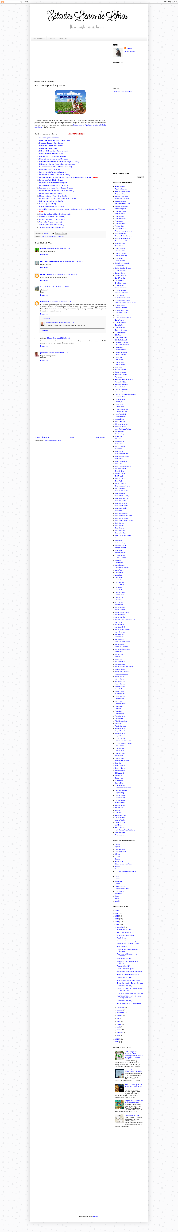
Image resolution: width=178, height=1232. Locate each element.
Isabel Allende (119, 431)
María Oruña (119, 652)
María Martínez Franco (122, 649)
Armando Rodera (120, 243)
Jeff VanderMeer (120, 468)
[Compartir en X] (61, 233)
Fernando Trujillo (120, 387)
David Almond (119, 320)
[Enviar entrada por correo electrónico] (52, 233)
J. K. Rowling (119, 434)
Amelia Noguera (120, 209)
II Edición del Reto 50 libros (126, 935)
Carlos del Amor (120, 271)
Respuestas (46, 318)
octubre (119, 1010)
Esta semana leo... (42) (132, 1115)
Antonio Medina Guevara (123, 236)
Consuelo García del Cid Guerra (125, 303)
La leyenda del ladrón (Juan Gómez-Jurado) (54, 175)
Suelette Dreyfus (120, 795)
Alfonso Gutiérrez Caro (122, 204)
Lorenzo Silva (119, 595)
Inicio (72, 437)
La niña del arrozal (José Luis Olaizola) (130, 993)
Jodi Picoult (119, 476)
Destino (117, 856)
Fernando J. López (121, 382)
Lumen (117, 879)
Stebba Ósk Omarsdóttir (123, 788)
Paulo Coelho (119, 714)
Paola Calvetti (119, 699)
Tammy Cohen (120, 803)
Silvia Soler (119, 775)
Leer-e (117, 876)
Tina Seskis (119, 808)
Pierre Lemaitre (120, 716)
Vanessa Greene (120, 815)
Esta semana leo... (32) (124, 986)
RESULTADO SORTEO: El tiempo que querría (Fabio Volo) (133, 1086)
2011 (117, 1042)
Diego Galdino (120, 327)
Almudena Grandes (121, 206)
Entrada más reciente (42, 437)
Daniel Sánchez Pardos (123, 317)
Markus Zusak (119, 634)
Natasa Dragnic (120, 686)
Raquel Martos (120, 733)
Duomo (117, 859)
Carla (42, 287)
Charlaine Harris (120, 283)
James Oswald (120, 446)
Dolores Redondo (121, 330)
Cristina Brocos (120, 305)
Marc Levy (118, 622)
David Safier (119, 325)
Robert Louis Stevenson (123, 741)
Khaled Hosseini (120, 553)
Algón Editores (120, 849)
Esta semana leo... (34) (124, 959)
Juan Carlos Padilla (121, 513)
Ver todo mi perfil (129, 51)
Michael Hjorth (120, 669)
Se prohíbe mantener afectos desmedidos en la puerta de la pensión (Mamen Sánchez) (72, 209)
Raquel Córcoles (120, 731)
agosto (119, 1016)
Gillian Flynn (119, 404)
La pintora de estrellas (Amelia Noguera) (53, 183)
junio (119, 1021)
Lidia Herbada (119, 582)
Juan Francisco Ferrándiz (123, 515)
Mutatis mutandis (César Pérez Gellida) (53, 196)
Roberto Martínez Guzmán (123, 743)
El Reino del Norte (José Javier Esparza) (53, 151)
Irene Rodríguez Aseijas (123, 429)
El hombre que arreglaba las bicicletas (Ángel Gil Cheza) (59, 162)
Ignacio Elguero (120, 419)
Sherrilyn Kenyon (120, 768)
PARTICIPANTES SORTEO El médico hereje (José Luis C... (129, 997)
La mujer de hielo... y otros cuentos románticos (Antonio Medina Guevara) (65, 177)
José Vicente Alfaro (121, 506)
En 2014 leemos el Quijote (125, 969)
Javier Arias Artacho (121, 454)
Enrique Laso (119, 362)
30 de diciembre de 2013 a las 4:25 (58, 338)
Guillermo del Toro (121, 412)
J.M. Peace (118, 439)
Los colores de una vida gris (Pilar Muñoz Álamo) (56, 191)
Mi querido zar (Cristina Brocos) (50, 193)
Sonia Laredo (119, 780)
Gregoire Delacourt (121, 409)
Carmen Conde (120, 273)
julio (118, 1018)
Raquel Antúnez (120, 728)
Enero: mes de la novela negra (127, 941)
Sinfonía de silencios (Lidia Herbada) (52, 217)
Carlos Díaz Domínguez (123, 268)
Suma (117, 896)
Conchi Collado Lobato (122, 300)
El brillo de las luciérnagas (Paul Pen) (52, 156)
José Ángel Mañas (121, 508)
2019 (117, 910)
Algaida (117, 847)
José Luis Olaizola (121, 503)
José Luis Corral (120, 501)
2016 (117, 916)
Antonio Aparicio (120, 228)
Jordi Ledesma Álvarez (122, 486)
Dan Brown (118, 315)
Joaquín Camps (120, 473)
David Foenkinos (120, 322)
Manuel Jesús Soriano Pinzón (125, 619)
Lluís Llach (118, 590)
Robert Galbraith (120, 738)
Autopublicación (120, 851)
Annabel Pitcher (120, 223)
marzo (119, 1030)
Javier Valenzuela (121, 461)
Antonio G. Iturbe (120, 233)
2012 (117, 1039)
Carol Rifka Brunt (120, 278)
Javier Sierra (119, 459)
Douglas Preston (120, 332)
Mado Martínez (120, 607)
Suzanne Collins (120, 800)
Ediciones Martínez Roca (123, 864)
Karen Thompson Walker (123, 535)
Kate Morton (119, 540)
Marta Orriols (119, 637)
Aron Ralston (119, 246)
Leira (48, 322)
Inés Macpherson (120, 426)
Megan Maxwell (120, 664)
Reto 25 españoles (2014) (49, 236)
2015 (117, 919)
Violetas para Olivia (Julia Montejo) (51, 225)
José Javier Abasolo (121, 498)
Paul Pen (118, 709)
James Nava (119, 444)
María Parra (119, 654)
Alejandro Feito (120, 194)
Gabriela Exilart (120, 399)
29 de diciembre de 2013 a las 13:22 (57, 287)
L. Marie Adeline (120, 558)
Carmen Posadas (121, 275)
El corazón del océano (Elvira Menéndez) (53, 159)
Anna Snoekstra (120, 218)
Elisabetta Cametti (121, 340)
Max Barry (118, 659)
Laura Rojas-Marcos (121, 568)
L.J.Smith (118, 560)
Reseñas (51, 38)
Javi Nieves (119, 451)
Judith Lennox (119, 523)
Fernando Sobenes (121, 384)
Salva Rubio (119, 756)
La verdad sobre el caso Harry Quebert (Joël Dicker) (134, 1071)
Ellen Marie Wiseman (122, 345)
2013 (117, 924)
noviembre (120, 1007)
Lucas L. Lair (119, 597)
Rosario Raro (119, 751)
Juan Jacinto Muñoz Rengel (124, 520)
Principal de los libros (122, 889)
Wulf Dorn (118, 825)
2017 (117, 913)
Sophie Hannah (120, 785)
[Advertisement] (70, 62)
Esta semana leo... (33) (124, 977)
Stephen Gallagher (121, 790)
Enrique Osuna (120, 365)
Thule (117, 899)
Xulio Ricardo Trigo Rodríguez (125, 830)
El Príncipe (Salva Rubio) (48, 148)
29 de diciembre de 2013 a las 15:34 (59, 302)
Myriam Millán (119, 676)
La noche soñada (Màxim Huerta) (51, 180)
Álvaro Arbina (119, 835)
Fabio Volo (118, 377)
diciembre (120, 927)
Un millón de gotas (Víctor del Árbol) (52, 219)
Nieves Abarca (120, 694)
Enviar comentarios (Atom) (52, 441)
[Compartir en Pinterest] (66, 233)
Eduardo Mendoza (121, 337)
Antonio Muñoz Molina (122, 238)
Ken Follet (118, 550)
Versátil (117, 901)
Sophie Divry (119, 783)
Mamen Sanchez (120, 615)
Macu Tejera (119, 605)
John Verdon (119, 481)
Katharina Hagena (121, 543)
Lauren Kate (119, 572)
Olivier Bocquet (120, 696)
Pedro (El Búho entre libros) (49, 261)
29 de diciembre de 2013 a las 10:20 (65, 274)
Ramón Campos (120, 726)
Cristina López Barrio (122, 310)
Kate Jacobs (119, 538)
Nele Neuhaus (120, 689)
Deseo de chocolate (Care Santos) (51, 143)
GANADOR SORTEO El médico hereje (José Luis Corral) (129, 989)
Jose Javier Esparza (121, 491)
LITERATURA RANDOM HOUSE (125, 871)
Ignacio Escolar (120, 421)
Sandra (129, 48)
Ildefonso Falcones (121, 424)
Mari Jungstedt (120, 627)
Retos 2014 (61, 236)
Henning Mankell (120, 417)
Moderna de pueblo (121, 674)
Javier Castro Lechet (122, 456)
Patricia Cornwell (120, 704)
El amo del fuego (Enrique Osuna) (51, 154)
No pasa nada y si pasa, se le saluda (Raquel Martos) (58, 198)
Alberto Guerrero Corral (123, 191)
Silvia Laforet (119, 773)
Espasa (117, 866)
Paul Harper (119, 706)
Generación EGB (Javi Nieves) (50, 169)
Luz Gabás (118, 600)
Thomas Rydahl (120, 805)
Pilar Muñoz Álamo (121, 721)
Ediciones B (119, 861)
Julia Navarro (119, 528)
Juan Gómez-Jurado (121, 518)
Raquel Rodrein (120, 736)
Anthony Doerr (120, 226)
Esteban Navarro (120, 369)
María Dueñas (119, 644)
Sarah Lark (118, 763)
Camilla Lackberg (121, 256)
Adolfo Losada (120, 186)
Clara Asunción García (122, 298)
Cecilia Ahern (119, 280)
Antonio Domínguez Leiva (123, 231)
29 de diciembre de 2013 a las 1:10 (58, 248)
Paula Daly (118, 711)
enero (119, 1035)
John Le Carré (119, 478)
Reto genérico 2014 (123, 966)
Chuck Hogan (119, 295)
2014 (117, 922)
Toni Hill (117, 810)
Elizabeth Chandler (121, 342)
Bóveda (117, 854)
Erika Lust (118, 367)
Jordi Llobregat (120, 488)
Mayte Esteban (120, 661)
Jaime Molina (119, 441)
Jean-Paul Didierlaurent (123, 466)
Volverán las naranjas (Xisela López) (52, 227)
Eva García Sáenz (121, 374)
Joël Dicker (118, 511)
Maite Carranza (120, 610)
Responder (44, 255)
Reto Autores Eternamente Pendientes (129, 971)
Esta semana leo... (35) (124, 929)
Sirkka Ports (119, 778)
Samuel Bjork (119, 758)
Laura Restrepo (120, 565)
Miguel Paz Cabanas (122, 671)
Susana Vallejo (120, 798)
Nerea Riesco (119, 691)
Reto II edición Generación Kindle (128, 944)
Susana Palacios (46, 274)
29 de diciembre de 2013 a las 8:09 (71, 261)
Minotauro (118, 881)
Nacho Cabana (120, 684)
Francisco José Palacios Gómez (125, 394)
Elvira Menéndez (120, 350)
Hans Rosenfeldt (120, 414)
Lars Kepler (119, 563)
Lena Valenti (119, 577)
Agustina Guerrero (121, 189)
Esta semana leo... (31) (124, 1001)
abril (118, 1027)
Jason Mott (118, 449)
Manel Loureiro (120, 617)
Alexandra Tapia (120, 201)
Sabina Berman (120, 753)
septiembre (121, 1013)
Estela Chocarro (120, 372)
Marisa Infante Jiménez (122, 629)
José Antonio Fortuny (122, 496)
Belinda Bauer (119, 251)
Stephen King (119, 793)
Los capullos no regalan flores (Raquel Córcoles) (56, 188)
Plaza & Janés (119, 886)
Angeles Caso (119, 216)
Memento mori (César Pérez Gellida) (129, 980)
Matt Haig (118, 657)
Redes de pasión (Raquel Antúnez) (128, 974)
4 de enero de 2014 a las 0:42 (59, 353)
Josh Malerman (120, 493)
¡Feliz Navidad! (122, 946)
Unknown (43, 302)
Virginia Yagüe (120, 820)
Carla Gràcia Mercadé (122, 263)
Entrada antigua (100, 437)
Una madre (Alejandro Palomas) (50, 222)
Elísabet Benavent (121, 352)
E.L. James (118, 335)
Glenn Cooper (119, 407)
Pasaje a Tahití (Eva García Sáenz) (51, 206)
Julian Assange (120, 530)
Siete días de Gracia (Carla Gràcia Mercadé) (54, 214)
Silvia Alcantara (120, 770)
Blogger (95, 1216)
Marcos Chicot (119, 624)
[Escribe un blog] (59, 233)
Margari (43, 248)
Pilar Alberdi (119, 718)
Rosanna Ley (119, 748)
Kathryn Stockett (120, 548)
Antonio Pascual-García (123, 241)
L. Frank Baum (120, 555)
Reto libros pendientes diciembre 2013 (129, 1003)
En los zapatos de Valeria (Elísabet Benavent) (55, 167)
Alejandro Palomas (121, 196)
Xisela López (119, 827)
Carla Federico (120, 261)
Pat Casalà (118, 701)
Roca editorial (119, 891)
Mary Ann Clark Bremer (122, 642)
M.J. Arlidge (119, 602)
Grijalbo (117, 869)
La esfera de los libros (122, 874)
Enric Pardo (119, 360)
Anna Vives (119, 221)
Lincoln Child (119, 585)
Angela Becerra (120, 214)
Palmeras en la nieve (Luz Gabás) (51, 201)
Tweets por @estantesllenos (122, 91)
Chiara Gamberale (121, 288)
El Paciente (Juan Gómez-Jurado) (51, 146)
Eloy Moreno (119, 347)
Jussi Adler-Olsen (121, 533)
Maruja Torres (119, 639)
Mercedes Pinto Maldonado (124, 666)
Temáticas (63, 38)
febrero (119, 1033)
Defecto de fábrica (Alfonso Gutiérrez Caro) (54, 140)
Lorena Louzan (120, 592)
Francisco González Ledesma (125, 392)
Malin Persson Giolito (122, 612)
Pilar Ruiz (118, 723)
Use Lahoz (118, 812)
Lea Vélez (118, 575)
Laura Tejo (118, 570)
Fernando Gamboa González (124, 379)
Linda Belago (119, 587)
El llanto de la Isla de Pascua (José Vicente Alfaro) (57, 164)
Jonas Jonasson (120, 483)
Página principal (39, 38)
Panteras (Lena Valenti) (47, 204)
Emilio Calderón (120, 355)
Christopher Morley (121, 293)
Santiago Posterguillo (122, 761)
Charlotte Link (119, 285)
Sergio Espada (120, 766)
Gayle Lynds (119, 402)
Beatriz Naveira (120, 248)
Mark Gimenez (120, 632)
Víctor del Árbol (120, 822)
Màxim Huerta (119, 679)
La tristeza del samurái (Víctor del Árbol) (53, 185)
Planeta (117, 884)
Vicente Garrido (120, 817)
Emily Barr (118, 357)
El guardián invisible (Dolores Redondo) (130, 983)
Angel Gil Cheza (120, 211)
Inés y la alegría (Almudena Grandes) (52, 172)
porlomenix (44, 353)
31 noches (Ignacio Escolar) (49, 138)
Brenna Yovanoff (120, 253)
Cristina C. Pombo (121, 308)
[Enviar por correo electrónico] (56, 233)
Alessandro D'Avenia (122, 199)
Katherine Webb (120, 545)
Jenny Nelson (119, 471)
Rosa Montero (119, 746)
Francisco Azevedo (121, 389)
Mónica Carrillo (120, 681)
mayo (119, 1024)
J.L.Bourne (118, 436)
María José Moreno (121, 647)
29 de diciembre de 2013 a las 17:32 (62, 322)
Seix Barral (118, 894)
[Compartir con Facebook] (63, 233)
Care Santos (119, 258)
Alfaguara (118, 844)
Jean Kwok (118, 464)
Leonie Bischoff (120, 580)
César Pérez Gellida (121, 313)
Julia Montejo (119, 525)
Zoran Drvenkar (120, 832)
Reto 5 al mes (121, 938)
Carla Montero (119, 266)
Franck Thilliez (120, 397)
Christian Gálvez (120, 290)
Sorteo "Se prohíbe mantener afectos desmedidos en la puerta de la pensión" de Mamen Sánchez (134, 1055)
